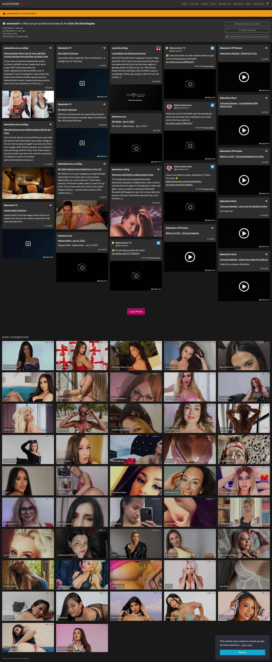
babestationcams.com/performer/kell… (184, 181)
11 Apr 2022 (150, 258)
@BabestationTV (122, 245)
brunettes (225, 4)
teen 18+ (194, 4)
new (248, 4)
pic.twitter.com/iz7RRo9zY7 (179, 123)
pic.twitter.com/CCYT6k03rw (125, 253)
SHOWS (13, 3)
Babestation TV (123, 242)
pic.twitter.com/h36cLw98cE (179, 184)
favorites (258, 4)
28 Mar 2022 (204, 66)
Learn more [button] (247, 645)
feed (184, 4)
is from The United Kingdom (81, 23)
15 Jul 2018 (205, 189)
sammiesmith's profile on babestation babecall (248, 37)
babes (204, 4)
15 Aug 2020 (204, 127)
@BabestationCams (181, 108)
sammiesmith (12, 23)
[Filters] (267, 4)
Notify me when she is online (248, 24)
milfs (213, 4)
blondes (238, 4)
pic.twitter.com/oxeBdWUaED (180, 62)
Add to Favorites (248, 30)
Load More (136, 311)
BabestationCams (183, 105)
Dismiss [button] (242, 652)
